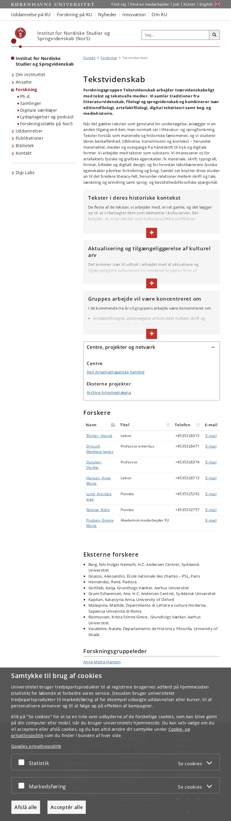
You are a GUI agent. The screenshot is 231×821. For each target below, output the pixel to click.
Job (176, 4)
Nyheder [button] (107, 14)
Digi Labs (25, 172)
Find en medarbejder (149, 4)
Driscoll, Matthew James (99, 449)
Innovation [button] (134, 14)
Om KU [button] (159, 14)
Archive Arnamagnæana (109, 392)
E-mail (211, 435)
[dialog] (115, 744)
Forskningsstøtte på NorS (46, 123)
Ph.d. (25, 96)
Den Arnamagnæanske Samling (116, 372)
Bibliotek (25, 145)
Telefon (182, 424)
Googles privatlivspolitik (36, 746)
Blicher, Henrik (99, 435)
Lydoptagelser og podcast (47, 117)
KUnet (189, 4)
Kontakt (24, 153)
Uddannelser (29, 131)
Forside (89, 57)
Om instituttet (30, 74)
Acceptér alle (67, 807)
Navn (91, 424)
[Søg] (214, 35)
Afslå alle (25, 807)
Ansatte (24, 82)
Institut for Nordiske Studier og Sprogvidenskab (45, 61)
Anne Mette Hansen (102, 662)
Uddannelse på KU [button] (31, 14)
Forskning (26, 89)
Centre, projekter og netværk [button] (121, 347)
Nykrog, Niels (98, 509)
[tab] (152, 347)
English (206, 4)
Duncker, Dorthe (94, 465)
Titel (125, 424)
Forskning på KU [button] (74, 14)
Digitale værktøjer (38, 110)
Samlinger (31, 103)
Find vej (118, 4)
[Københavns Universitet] (18, 38)
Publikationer (30, 138)
